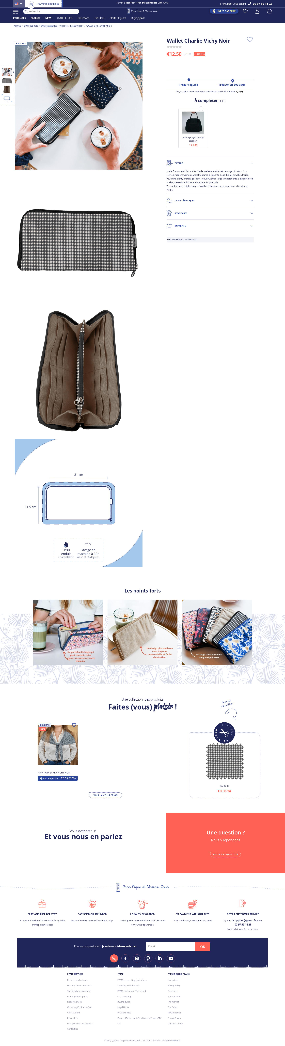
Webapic (176, 1040)
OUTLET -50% (64, 18)
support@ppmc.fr (244, 920)
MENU (16, 13)
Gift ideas (100, 18)
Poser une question (225, 854)
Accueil (17, 26)
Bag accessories (49, 26)
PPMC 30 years (118, 18)
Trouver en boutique (232, 84)
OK (202, 947)
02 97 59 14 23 (243, 924)
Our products (31, 26)
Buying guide (138, 18)
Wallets (63, 26)
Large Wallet (76, 26)
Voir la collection (106, 795)
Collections (83, 18)
